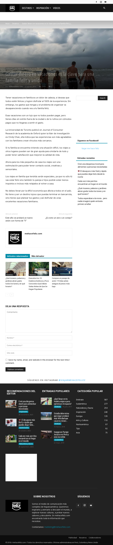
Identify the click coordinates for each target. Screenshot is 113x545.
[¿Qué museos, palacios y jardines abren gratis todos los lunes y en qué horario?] (16, 269)
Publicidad (73, 537)
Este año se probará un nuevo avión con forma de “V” (19, 219)
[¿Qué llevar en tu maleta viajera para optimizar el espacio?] (46, 401)
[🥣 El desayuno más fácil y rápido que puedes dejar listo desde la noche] (11, 422)
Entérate (57, 407)
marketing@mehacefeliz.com (57, 527)
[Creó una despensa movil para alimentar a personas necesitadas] (11, 404)
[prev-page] (7, 294)
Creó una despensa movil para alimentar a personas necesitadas (92, 165)
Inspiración (42, 8)
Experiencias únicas (30, 68)
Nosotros (83, 537)
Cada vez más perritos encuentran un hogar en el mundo (92, 182)
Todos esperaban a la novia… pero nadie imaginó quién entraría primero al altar (92, 201)
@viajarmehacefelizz (72, 380)
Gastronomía (24, 428)
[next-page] (11, 294)
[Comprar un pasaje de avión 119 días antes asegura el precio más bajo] (62, 269)
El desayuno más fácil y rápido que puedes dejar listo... (27, 422)
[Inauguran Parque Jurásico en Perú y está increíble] (46, 434)
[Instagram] (101, 2)
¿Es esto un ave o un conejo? (58, 218)
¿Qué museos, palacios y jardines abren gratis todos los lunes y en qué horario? (92, 191)
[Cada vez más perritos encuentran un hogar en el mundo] (11, 438)
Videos (56, 8)
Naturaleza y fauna (26, 444)
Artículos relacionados (17, 256)
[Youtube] (105, 2)
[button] (104, 8)
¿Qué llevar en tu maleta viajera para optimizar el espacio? (63, 401)
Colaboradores (95, 537)
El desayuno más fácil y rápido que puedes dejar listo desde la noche (92, 174)
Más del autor (38, 256)
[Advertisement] (91, 120)
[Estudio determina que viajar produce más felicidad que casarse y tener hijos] (46, 416)
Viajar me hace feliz (90, 148)
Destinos (27, 8)
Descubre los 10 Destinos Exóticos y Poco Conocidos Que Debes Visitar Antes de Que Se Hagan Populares (39, 283)
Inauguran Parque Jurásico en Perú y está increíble (61, 434)
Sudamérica (59, 440)
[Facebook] (96, 2)
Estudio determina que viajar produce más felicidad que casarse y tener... (61, 417)
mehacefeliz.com (16, 86)
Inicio (8, 23)
